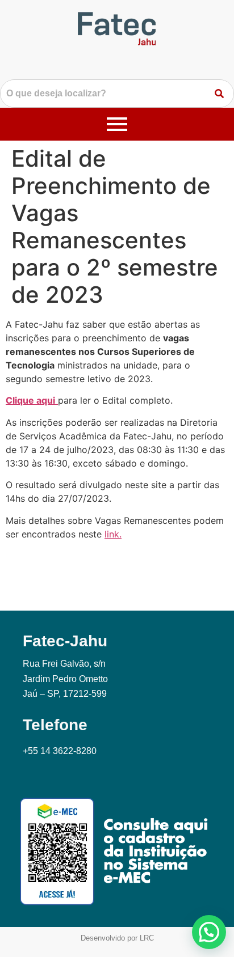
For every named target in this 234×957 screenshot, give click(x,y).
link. (113, 534)
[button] (209, 932)
